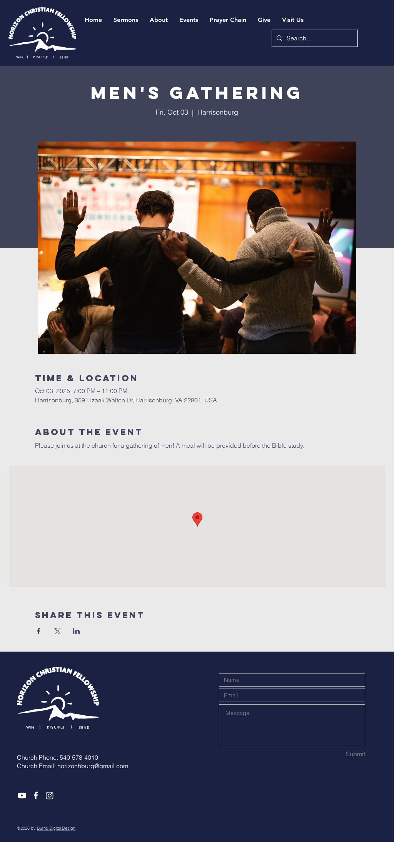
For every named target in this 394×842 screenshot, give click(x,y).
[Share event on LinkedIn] (76, 631)
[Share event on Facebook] (38, 631)
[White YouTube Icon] (22, 795)
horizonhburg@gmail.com (92, 766)
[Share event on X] (57, 631)
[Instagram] (50, 795)
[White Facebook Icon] (36, 795)
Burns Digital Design (56, 828)
